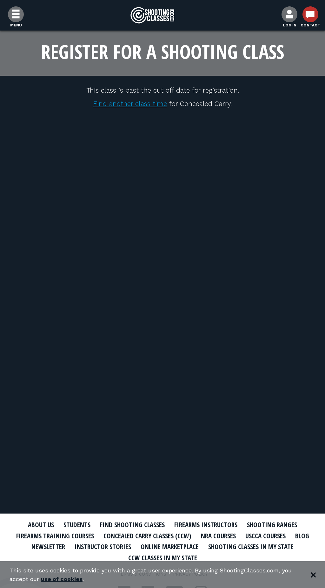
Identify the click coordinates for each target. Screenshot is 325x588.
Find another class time (130, 104)
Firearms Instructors (205, 524)
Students (76, 524)
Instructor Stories (103, 546)
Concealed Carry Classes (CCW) (147, 535)
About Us (41, 524)
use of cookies (62, 579)
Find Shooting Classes (132, 524)
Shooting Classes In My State (251, 546)
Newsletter (48, 546)
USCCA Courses (265, 535)
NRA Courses (218, 535)
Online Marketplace (170, 546)
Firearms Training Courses (55, 535)
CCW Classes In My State (162, 557)
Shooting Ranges (272, 524)
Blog (302, 535)
